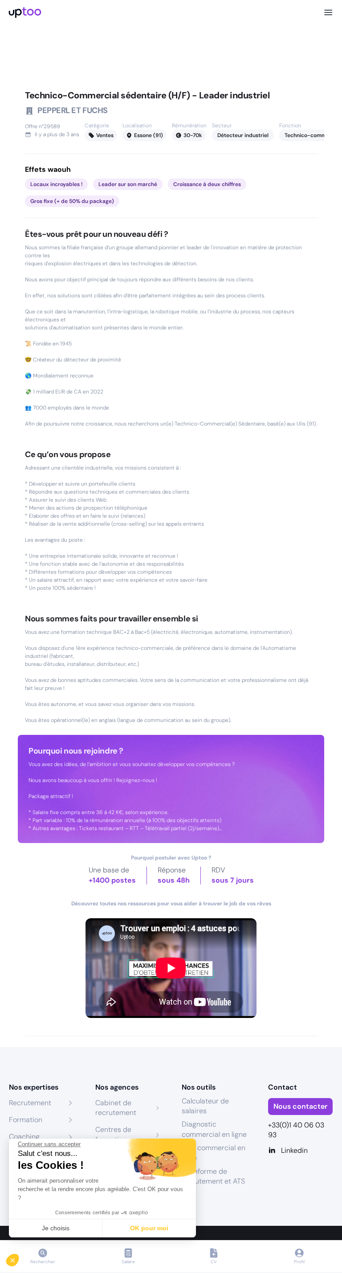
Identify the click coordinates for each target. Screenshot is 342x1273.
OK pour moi (149, 1228)
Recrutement (30, 1102)
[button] (18, 1258)
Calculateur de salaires (205, 1105)
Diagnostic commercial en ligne (214, 1129)
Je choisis (55, 1228)
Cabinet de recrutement (115, 1107)
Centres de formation (113, 1134)
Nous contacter (300, 1106)
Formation (25, 1119)
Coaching (24, 1136)
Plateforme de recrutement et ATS (213, 1176)
